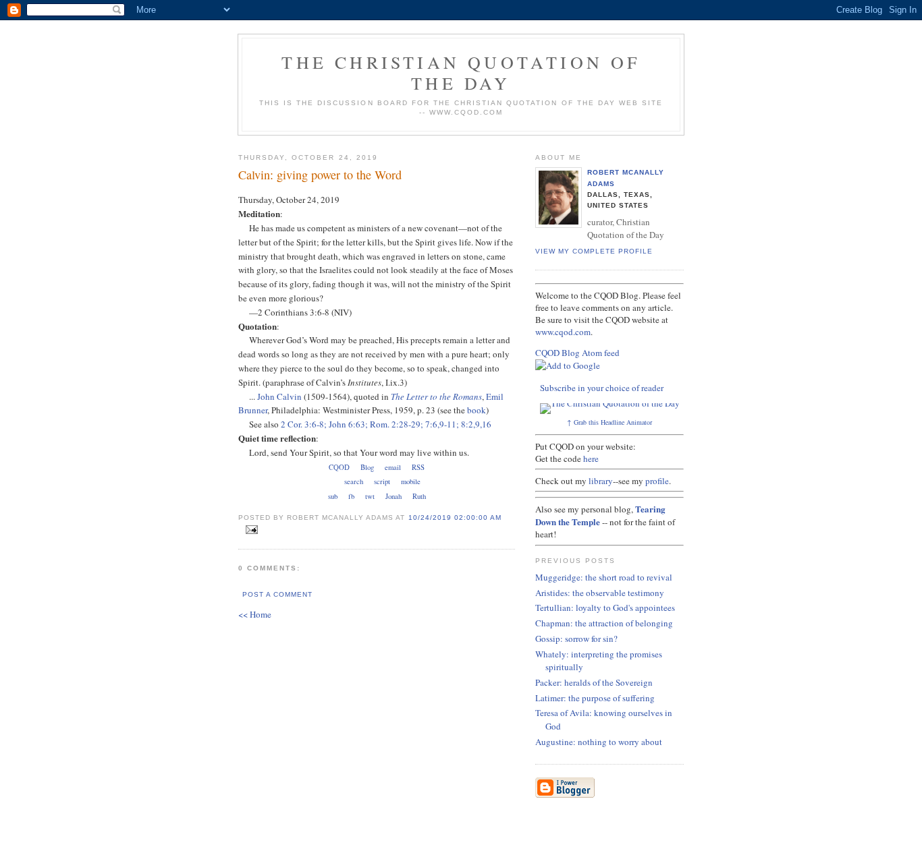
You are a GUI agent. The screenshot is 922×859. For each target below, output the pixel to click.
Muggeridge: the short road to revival (603, 577)
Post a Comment (277, 594)
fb (351, 496)
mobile (411, 481)
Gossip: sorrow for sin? (576, 638)
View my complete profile (594, 251)
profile (657, 481)
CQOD (339, 467)
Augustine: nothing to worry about (598, 742)
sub (332, 496)
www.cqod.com (563, 332)
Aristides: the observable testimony (599, 593)
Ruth (419, 496)
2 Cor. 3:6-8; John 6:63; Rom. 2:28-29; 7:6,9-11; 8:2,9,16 (386, 424)
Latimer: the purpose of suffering (595, 698)
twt (370, 496)
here (591, 458)
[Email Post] (249, 530)
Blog (367, 467)
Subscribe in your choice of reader (601, 388)
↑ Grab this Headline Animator (609, 422)
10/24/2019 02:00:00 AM (454, 517)
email (393, 467)
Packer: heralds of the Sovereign (594, 682)
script (382, 481)
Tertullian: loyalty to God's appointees (605, 607)
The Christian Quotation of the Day (460, 72)
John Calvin (279, 396)
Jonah (393, 496)
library (601, 481)
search (353, 481)
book (476, 410)
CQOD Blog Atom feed (577, 353)
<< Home (254, 614)
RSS (418, 467)
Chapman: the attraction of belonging (604, 623)
